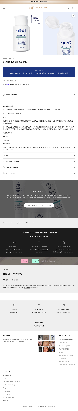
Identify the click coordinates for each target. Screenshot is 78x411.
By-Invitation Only (9, 385)
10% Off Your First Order (39, 1)
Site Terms (62, 358)
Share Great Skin (8, 397)
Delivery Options (64, 346)
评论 (4, 378)
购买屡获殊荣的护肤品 (66, 339)
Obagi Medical (8, 59)
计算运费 (13, 80)
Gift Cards (6, 394)
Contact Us (63, 342)
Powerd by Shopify (48, 406)
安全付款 (5, 400)
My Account (7, 391)
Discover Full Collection (39, 205)
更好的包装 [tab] (15, 280)
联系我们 (27, 287)
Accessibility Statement (67, 365)
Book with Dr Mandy (66, 355)
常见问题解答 (7, 375)
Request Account (8, 388)
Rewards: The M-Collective (11, 382)
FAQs (61, 352)
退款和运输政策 (64, 349)
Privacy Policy (64, 361)
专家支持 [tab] (5, 280)
